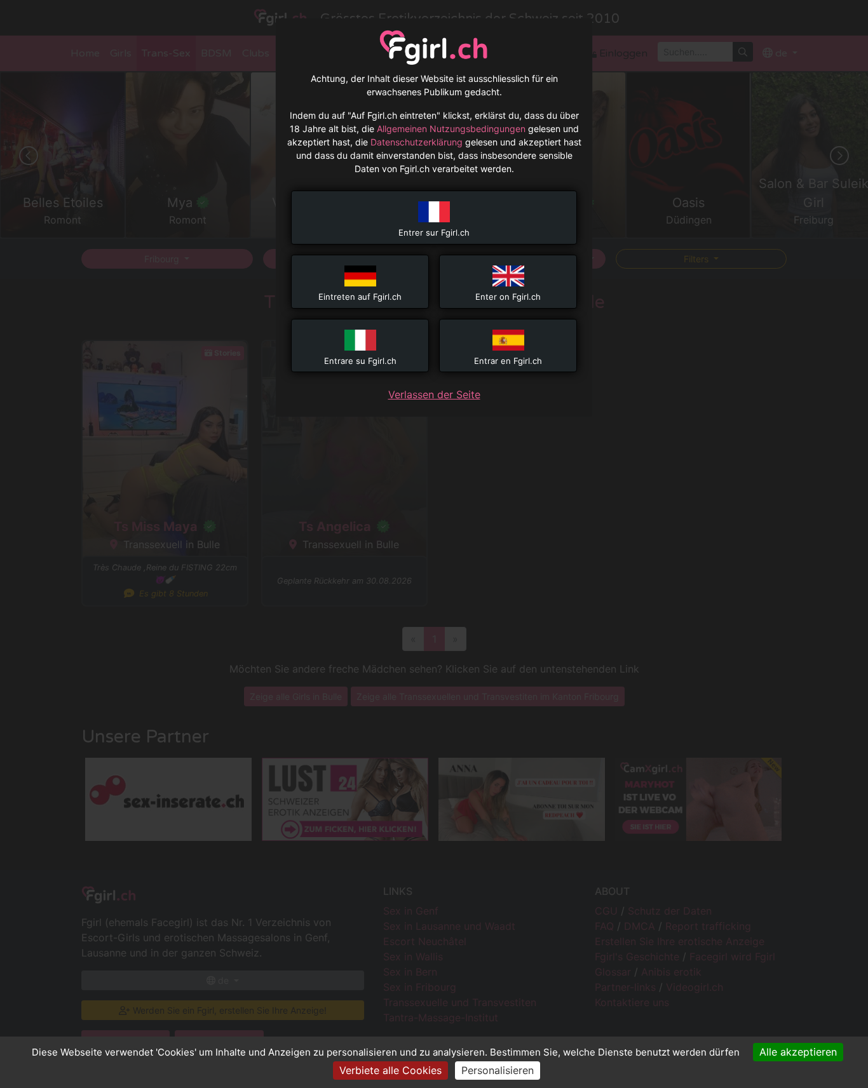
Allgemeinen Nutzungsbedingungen (451, 128)
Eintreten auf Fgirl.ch (360, 297)
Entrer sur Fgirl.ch (434, 232)
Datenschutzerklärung (416, 142)
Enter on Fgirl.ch (508, 297)
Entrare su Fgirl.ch (360, 361)
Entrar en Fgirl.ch (508, 361)
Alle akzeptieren (798, 1051)
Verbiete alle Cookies (390, 1070)
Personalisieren (497, 1070)
